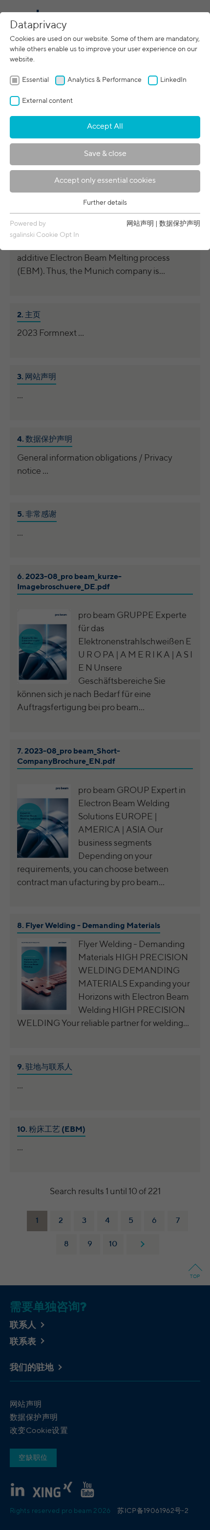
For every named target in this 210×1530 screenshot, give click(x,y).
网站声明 (140, 223)
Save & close (105, 154)
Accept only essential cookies (105, 181)
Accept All (105, 127)
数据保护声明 (179, 223)
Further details (105, 202)
